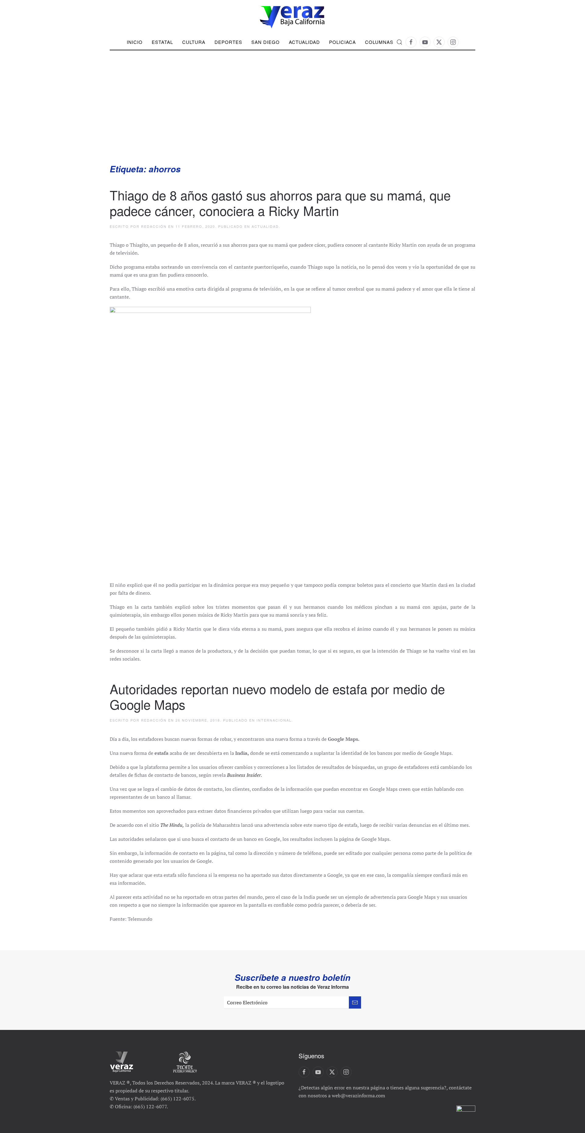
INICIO (135, 42)
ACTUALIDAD (304, 42)
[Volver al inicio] (292, 17)
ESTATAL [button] (162, 42)
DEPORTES (228, 42)
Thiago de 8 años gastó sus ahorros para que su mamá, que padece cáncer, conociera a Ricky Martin (280, 202)
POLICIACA (342, 42)
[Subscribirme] (355, 1002)
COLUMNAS (379, 42)
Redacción (154, 226)
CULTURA (193, 42)
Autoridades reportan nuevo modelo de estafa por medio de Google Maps (277, 696)
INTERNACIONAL (274, 720)
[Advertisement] (292, 117)
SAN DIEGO (265, 42)
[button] (399, 42)
